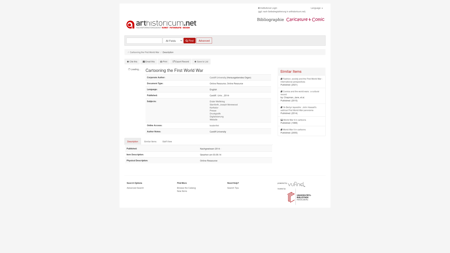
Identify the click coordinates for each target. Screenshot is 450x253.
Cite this (133, 61)
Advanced (204, 40)
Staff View (167, 141)
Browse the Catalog (186, 187)
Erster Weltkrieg (217, 101)
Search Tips (233, 187)
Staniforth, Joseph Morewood (224, 104)
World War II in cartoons (294, 119)
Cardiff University (218, 77)
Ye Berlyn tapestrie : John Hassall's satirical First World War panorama (298, 109)
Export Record (182, 61)
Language (316, 7)
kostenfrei (214, 125)
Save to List (202, 61)
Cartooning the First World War (144, 52)
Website (213, 119)
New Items (182, 190)
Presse (213, 110)
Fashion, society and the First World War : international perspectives (301, 80)
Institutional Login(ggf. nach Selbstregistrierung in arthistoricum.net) (282, 9)
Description (132, 141)
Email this (150, 61)
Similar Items (150, 141)
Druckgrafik (215, 113)
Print (165, 61)
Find (191, 40)
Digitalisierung (217, 116)
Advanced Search (135, 187)
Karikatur (214, 107)
